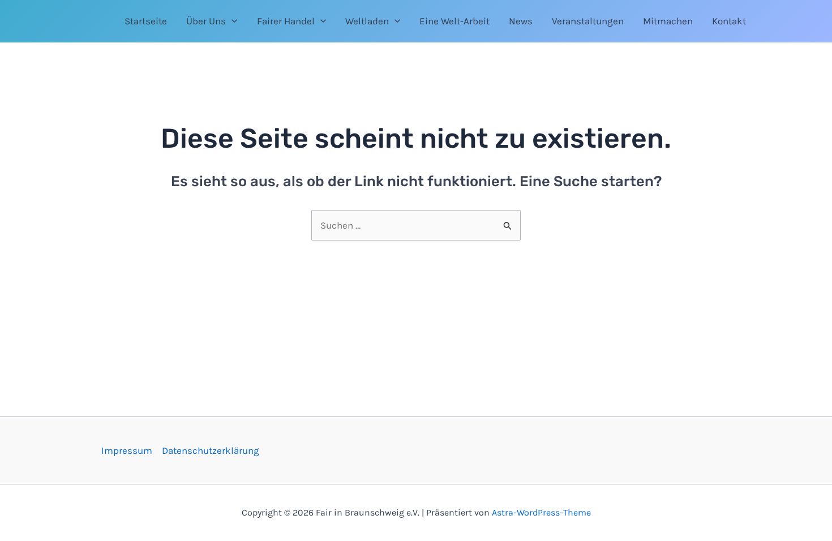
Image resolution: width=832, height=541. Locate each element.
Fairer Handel (286, 21)
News (521, 21)
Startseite (146, 21)
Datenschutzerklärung (210, 450)
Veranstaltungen (588, 21)
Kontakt (729, 21)
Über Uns (206, 21)
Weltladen (367, 21)
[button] (231, 21)
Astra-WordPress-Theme (541, 512)
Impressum (126, 450)
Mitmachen (668, 21)
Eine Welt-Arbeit (454, 21)
